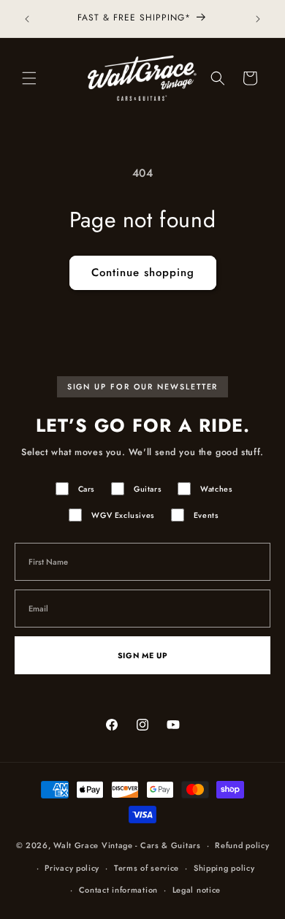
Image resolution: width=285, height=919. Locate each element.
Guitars (148, 489)
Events (206, 515)
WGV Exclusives (122, 515)
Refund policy (242, 845)
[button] (29, 78)
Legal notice (196, 890)
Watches (216, 489)
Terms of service (146, 868)
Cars (86, 489)
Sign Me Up (142, 655)
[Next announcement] (258, 19)
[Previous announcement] (27, 19)
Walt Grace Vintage (93, 845)
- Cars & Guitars (167, 845)
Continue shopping (142, 272)
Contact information (118, 890)
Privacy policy (72, 868)
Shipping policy (224, 868)
